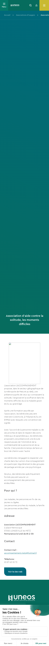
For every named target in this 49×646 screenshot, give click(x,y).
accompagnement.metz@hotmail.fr (20, 553)
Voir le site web (15, 571)
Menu (4, 7)
